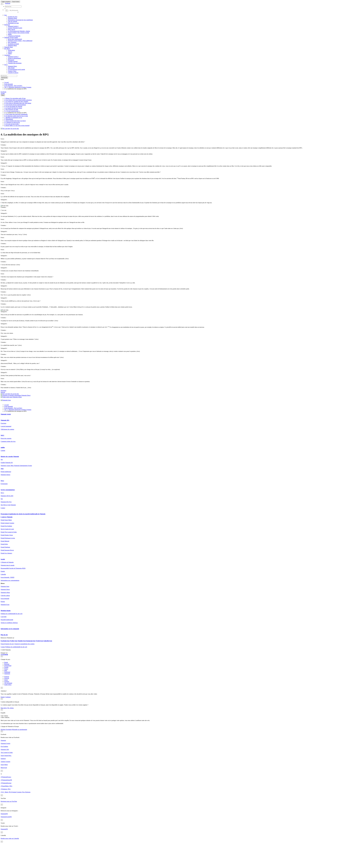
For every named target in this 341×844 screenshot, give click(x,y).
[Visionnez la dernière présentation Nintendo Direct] (15, 395)
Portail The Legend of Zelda (9, 532)
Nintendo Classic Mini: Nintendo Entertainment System (16, 465)
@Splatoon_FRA (6, 789)
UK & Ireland (8, 683)
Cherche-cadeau (5, 595)
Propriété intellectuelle (7, 619)
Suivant (3, 392)
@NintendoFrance (6, 777)
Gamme (3, 450)
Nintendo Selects (5, 474)
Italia (5, 670)
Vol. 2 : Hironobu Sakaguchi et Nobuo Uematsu (17, 87)
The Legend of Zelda (7, 752)
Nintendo (3, 740)
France (6, 669)
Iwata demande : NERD (7, 577)
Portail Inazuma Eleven (7, 550)
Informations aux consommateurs (10, 580)
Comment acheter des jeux (8, 441)
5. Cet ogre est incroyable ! (11, 124)
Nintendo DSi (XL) (6, 502)
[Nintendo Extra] (6, 400)
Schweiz (6, 678)
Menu (2, 95)
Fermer (3, 697)
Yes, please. (10, 708)
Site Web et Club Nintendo (8, 505)
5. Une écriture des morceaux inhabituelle (16, 114)
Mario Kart (4, 767)
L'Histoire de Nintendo (7, 562)
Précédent (3, 390)
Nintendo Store (5, 586)
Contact (3, 508)
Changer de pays (7, 644)
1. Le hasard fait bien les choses (13, 108)
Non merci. (4, 708)
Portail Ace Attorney (6, 553)
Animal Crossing (5, 761)
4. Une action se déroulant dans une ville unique (17, 103)
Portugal (6, 676)
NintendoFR (4, 813)
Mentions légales (6, 610)
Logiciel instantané (6, 426)
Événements (4, 483)
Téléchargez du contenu (7, 429)
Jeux (2, 468)
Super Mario (4, 764)
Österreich (7, 673)
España (6, 667)
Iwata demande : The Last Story (13, 85)
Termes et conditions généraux (9, 622)
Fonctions (3, 423)
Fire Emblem (4, 746)
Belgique (6, 664)
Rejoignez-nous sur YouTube (9, 801)
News (2, 480)
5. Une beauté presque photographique (15, 104)
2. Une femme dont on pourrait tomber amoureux (18, 100)
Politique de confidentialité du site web (11, 613)
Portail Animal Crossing (7, 523)
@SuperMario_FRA (6, 786)
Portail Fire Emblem (6, 526)
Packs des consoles (6, 438)
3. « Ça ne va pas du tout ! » (12, 111)
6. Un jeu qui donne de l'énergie (13, 106)
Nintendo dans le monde (7, 565)
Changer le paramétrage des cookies (24, 644)
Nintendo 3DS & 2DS (7, 496)
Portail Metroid (5, 541)
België (6, 662)
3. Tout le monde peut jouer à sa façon (15, 120)
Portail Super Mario (6, 520)
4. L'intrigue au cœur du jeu (12, 122)
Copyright (3, 616)
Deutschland (7, 665)
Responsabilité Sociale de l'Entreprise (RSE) (13, 568)
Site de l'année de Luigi (7, 529)
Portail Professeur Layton (8, 538)
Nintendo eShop (5, 592)
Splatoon (3, 758)
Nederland (7, 672)
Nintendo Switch (6, 414)
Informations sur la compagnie (10, 628)
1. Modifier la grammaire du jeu (13, 117)
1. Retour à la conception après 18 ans (15, 98)
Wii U (2, 435)
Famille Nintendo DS (7, 462)
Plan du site (4, 635)
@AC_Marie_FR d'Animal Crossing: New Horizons (15, 792)
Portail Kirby (4, 544)
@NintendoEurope (6, 783)
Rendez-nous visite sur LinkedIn (10, 838)
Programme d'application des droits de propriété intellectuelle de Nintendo (23, 514)
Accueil (6, 82)
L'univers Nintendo (6, 517)
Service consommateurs (8, 490)
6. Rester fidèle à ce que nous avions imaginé (16, 125)
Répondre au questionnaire (19, 729)
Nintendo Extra (5, 604)
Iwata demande (8, 84)
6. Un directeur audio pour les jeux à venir (16, 116)
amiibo (3, 447)
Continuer (8, 697)
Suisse (6, 680)
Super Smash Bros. (6, 755)
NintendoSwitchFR (6, 817)
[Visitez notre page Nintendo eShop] (11, 397)
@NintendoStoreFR (6, 780)
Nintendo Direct (5, 589)
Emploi (3, 571)
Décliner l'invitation (6, 729)
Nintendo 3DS (5, 420)
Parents (3, 601)
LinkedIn (3, 574)
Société (3, 559)
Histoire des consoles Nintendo (10, 456)
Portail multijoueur (6, 471)
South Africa (7, 684)
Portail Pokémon (5, 547)
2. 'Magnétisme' (8, 119)
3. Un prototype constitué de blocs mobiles (16, 101)
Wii (2, 459)
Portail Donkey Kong (7, 535)
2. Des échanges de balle (11, 109)
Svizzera (6, 681)
